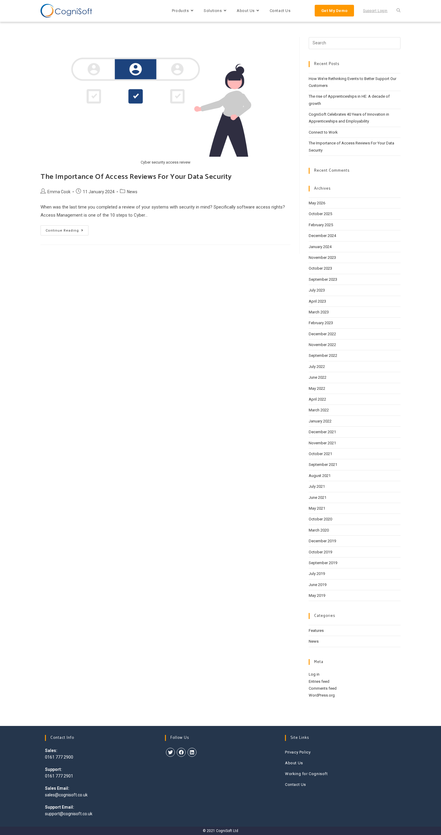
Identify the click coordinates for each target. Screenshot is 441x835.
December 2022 (322, 334)
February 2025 (321, 225)
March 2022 (319, 410)
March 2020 (319, 530)
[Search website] (398, 11)
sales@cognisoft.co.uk (66, 794)
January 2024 (320, 246)
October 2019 (320, 552)
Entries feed (319, 681)
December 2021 (322, 432)
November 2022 (322, 344)
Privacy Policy (297, 752)
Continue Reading (67, 231)
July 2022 (317, 366)
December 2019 (322, 541)
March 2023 (319, 312)
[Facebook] (181, 752)
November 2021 (322, 443)
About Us (294, 763)
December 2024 (322, 235)
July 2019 (317, 573)
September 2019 (323, 563)
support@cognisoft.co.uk (68, 813)
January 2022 (320, 421)
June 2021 (317, 497)
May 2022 (317, 388)
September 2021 (323, 464)
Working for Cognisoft (306, 773)
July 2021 (317, 486)
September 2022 (323, 355)
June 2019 (317, 584)
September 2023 (323, 279)
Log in (314, 674)
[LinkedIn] (192, 752)
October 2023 (320, 268)
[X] (170, 752)
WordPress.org (322, 695)
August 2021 (320, 475)
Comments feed (323, 688)
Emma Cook (58, 191)
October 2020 (320, 519)
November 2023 (322, 257)
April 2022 (317, 399)
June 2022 (317, 377)
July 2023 (317, 290)
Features (316, 630)
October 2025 (320, 214)
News (132, 191)
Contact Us (295, 784)
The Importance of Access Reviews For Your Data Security (136, 177)
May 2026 (317, 203)
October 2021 (320, 454)
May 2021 (317, 508)
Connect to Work (323, 132)
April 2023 (317, 301)
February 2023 (321, 323)
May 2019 (317, 595)
